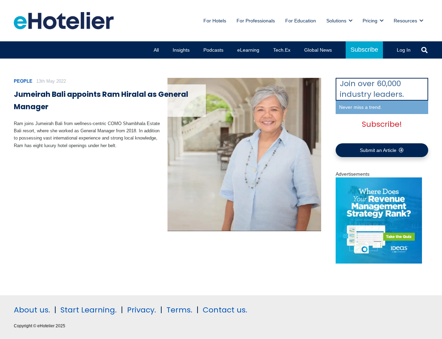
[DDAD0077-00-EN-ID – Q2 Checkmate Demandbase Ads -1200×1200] (379, 262)
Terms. (179, 310)
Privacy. (141, 310)
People (23, 81)
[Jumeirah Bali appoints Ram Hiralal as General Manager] (244, 154)
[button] (350, 21)
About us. (32, 310)
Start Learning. (87, 310)
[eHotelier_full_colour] (64, 20)
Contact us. (225, 310)
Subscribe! (382, 124)
